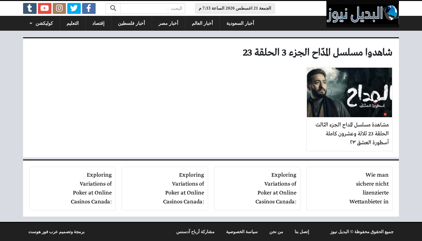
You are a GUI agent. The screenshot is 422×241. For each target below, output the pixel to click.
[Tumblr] (30, 8)
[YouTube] (44, 8)
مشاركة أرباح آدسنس (195, 231)
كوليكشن (44, 23)
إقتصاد (98, 23)
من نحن (276, 231)
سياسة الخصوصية (242, 231)
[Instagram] (59, 8)
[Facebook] (89, 8)
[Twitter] (74, 8)
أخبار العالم (202, 23)
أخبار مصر (168, 23)
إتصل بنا (302, 231)
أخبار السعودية (240, 23)
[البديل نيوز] (362, 14)
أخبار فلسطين (131, 23)
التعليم (73, 23)
